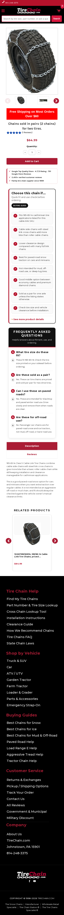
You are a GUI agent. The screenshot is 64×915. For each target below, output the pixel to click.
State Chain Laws (20, 643)
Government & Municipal (27, 811)
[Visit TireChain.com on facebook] (29, 881)
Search (56, 18)
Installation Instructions (26, 618)
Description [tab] (32, 446)
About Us (14, 834)
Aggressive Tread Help (25, 754)
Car (9, 667)
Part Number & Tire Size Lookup (32, 605)
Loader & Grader (19, 692)
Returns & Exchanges (24, 780)
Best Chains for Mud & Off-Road (32, 735)
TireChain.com (18, 840)
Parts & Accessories (22, 699)
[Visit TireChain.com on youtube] (34, 881)
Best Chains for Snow (24, 723)
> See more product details (27, 319)
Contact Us (16, 799)
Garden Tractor (19, 680)
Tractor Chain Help (22, 761)
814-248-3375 (12, 3)
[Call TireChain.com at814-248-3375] (3, 3)
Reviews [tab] (32, 454)
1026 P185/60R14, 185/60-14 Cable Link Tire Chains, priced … (31, 555)
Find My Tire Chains (22, 599)
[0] (58, 10)
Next (56, 100)
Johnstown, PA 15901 (23, 847)
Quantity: (32, 146)
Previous (8, 100)
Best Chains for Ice (22, 729)
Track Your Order (20, 792)
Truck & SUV (16, 661)
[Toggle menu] (4, 10)
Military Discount (20, 818)
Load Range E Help (22, 748)
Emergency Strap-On (23, 705)
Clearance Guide (20, 624)
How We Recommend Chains (30, 630)
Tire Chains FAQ (19, 637)
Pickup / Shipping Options (27, 786)
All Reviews (16, 805)
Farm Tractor (17, 686)
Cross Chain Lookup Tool (26, 611)
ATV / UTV (15, 673)
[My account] (53, 10)
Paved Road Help (20, 742)
